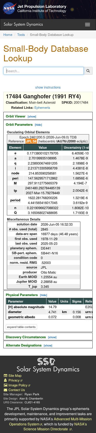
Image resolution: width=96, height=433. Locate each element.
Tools (21, 34)
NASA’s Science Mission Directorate (55, 426)
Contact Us (16, 389)
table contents (21, 327)
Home (7, 34)
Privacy (14, 380)
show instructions (48, 87)
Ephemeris (42, 107)
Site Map (14, 375)
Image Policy (17, 385)
